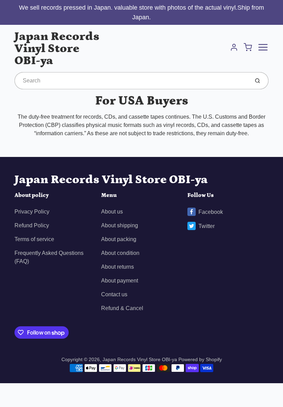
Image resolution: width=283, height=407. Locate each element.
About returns (117, 267)
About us (112, 212)
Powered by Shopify (200, 359)
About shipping (119, 225)
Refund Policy (31, 225)
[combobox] (131, 80)
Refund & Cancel (122, 308)
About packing (118, 239)
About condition (120, 253)
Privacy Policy (31, 212)
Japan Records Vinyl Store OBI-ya (56, 48)
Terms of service (34, 239)
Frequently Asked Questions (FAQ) (49, 257)
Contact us (114, 294)
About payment (119, 281)
